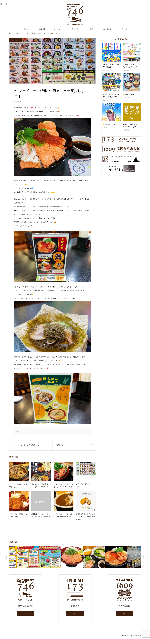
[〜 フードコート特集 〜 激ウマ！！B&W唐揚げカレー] (63, 501)
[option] (20, 557)
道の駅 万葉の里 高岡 (134, 635)
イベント (124, 29)
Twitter (1, 3)
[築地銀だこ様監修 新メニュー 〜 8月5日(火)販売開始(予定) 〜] (132, 112)
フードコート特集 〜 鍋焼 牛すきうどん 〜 (19, 485)
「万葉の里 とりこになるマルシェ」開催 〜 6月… (131, 65)
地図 (25, 613)
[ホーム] (10, 33)
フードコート (58, 29)
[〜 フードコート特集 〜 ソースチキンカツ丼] (19, 501)
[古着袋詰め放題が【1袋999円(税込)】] (111, 52)
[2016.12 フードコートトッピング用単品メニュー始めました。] (41, 501)
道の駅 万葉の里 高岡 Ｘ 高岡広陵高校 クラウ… (110, 95)
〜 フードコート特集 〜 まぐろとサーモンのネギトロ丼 (63, 485)
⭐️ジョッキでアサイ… (110, 124)
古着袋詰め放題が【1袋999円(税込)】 (110, 65)
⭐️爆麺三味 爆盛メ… (130, 94)
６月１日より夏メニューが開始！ (85, 485)
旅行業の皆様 (108, 29)
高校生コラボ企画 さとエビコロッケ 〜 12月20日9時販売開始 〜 (85, 516)
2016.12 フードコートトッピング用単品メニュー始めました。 (40, 516)
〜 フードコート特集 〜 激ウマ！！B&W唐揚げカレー (63, 515)
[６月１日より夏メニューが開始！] (86, 471)
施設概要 (42, 29)
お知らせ (26, 29)
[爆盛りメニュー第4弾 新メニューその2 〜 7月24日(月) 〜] (41, 471)
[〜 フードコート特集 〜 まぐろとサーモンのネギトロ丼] (63, 471)
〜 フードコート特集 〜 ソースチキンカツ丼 (19, 515)
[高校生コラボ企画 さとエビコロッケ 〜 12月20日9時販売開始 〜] (86, 501)
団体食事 (75, 29)
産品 (91, 29)
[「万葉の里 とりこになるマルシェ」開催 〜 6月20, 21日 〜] (132, 52)
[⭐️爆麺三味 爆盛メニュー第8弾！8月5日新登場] (132, 82)
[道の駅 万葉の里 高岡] (75, 14)
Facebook (4, 3)
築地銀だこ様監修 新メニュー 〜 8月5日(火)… (131, 125)
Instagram (6, 3)
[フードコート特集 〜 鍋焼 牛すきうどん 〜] (19, 471)
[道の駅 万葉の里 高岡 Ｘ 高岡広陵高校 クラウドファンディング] (111, 82)
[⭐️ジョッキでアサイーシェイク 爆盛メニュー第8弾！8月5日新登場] (111, 112)
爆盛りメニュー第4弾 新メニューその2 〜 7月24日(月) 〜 (41, 485)
